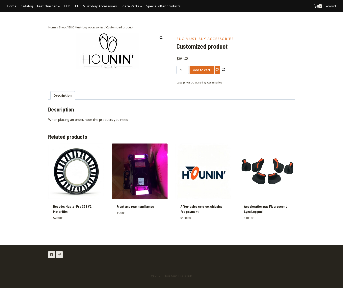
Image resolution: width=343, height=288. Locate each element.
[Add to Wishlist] (217, 70)
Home (11, 6)
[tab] (62, 95)
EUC (67, 6)
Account (331, 6)
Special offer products (163, 6)
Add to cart (201, 70)
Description (63, 95)
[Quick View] (125, 224)
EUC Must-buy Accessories (96, 6)
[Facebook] (51, 254)
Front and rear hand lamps (135, 206)
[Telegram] (59, 254)
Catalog (27, 6)
